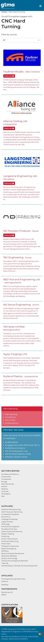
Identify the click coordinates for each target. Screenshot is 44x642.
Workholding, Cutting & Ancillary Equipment (19, 566)
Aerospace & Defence (10, 474)
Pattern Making (7, 534)
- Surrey (21, 264)
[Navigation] (40, 6)
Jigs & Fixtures (7, 522)
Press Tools (5, 544)
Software (5, 551)
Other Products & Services (11, 531)
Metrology (5, 524)
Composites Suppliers (10, 514)
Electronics (6, 517)
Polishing (5, 536)
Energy (4, 482)
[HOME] (8, 6)
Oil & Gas (5, 491)
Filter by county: (9, 34)
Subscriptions (11, 423)
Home (4, 12)
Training (4, 563)
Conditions (10, 417)
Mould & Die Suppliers (10, 526)
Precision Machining (9, 541)
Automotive (6, 477)
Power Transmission (9, 539)
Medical (4, 489)
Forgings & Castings (9, 519)
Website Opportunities (16, 457)
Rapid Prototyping (8, 549)
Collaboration (11, 442)
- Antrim (21, 311)
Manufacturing (7, 484)
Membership (11, 414)
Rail (3, 496)
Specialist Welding (9, 556)
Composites (6, 479)
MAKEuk (4, 585)
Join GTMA (10, 420)
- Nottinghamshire (21, 287)
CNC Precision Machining (11, 512)
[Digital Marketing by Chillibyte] (41, 634)
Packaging (5, 494)
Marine (4, 486)
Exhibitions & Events (15, 448)
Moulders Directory (9, 529)
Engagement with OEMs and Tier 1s (22, 445)
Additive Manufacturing (11, 509)
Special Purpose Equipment (12, 553)
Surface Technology (9, 558)
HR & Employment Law (16, 451)
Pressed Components (10, 546)
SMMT (3, 595)
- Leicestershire (21, 383)
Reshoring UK (7, 592)
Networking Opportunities (18, 454)
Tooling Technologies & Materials (14, 561)
